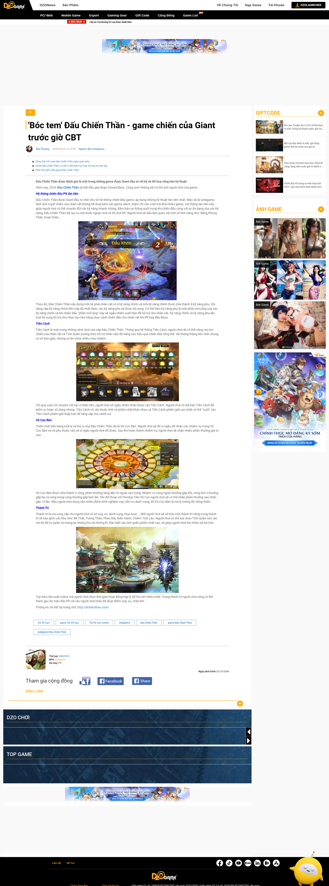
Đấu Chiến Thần (148, 622)
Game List (190, 15)
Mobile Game (71, 15)
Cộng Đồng (166, 15)
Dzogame (60, 659)
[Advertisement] (164, 82)
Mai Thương (42, 149)
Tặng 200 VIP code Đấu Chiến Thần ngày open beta (62, 161)
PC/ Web (46, 15)
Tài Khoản (276, 5)
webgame (124, 622)
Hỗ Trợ (71, 863)
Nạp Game (253, 5)
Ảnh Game (269, 209)
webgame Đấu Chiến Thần (52, 632)
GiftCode (268, 113)
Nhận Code (303, 127)
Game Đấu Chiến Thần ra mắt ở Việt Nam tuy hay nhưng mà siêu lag (71, 165)
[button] (249, 741)
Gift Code (142, 15)
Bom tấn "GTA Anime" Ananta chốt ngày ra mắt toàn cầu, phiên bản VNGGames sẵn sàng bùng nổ (209, 22)
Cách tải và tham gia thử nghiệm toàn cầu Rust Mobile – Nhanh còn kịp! (110, 22)
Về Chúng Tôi (227, 5)
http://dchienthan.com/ (93, 607)
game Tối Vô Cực (69, 622)
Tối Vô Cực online (99, 622)
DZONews (48, 5)
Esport (94, 15)
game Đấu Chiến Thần (180, 622)
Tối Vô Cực (44, 622)
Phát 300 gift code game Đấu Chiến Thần (57, 170)
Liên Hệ (56, 863)
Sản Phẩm (70, 5)
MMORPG (64, 656)
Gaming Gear (117, 15)
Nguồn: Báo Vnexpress (92, 149)
